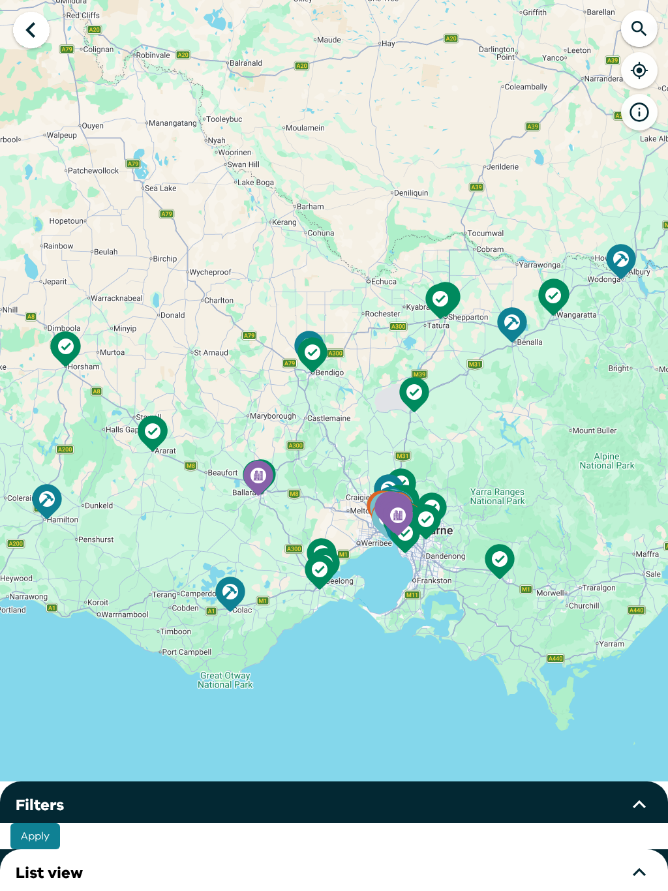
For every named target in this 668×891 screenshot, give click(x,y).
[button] (398, 518)
